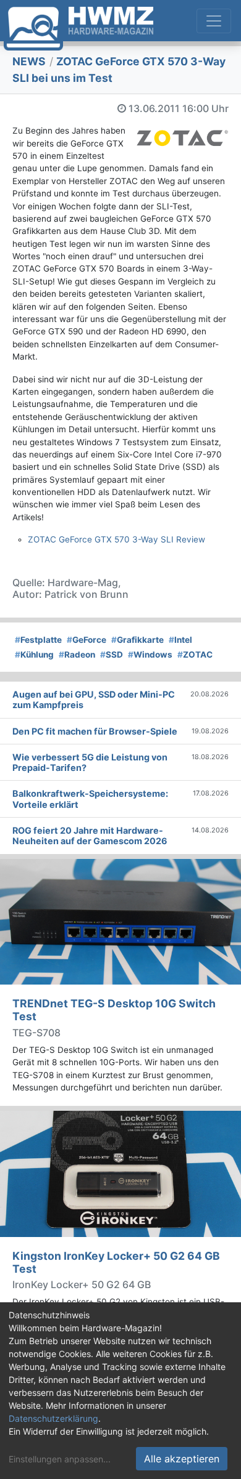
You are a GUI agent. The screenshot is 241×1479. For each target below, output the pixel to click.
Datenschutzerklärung (53, 1418)
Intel (180, 640)
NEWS (29, 61)
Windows (150, 654)
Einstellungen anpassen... (60, 1459)
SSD (111, 654)
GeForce (86, 640)
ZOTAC (195, 654)
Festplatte (38, 640)
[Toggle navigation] (214, 21)
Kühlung (34, 654)
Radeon (77, 654)
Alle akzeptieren (181, 1459)
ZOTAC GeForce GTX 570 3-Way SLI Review (116, 539)
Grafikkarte (137, 640)
